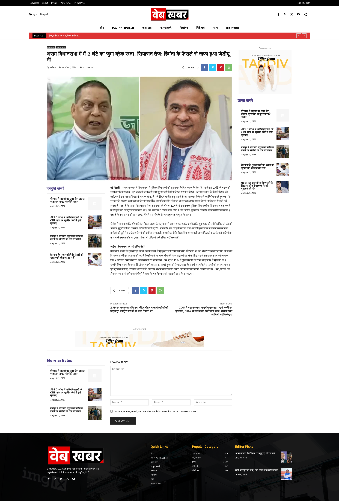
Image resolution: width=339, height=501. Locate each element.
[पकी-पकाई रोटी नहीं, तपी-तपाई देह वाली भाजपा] (286, 474)
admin (53, 67)
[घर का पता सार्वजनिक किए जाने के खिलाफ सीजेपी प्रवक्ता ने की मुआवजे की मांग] (282, 187)
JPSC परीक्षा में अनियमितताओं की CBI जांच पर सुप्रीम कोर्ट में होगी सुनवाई (66, 220)
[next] (304, 35)
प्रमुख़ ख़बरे (61, 47)
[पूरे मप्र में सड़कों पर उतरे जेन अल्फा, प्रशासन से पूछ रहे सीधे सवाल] (95, 203)
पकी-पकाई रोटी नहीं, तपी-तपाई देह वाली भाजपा (256, 470)
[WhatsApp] (228, 67)
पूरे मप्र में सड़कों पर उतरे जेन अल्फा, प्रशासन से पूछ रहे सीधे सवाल (67, 200)
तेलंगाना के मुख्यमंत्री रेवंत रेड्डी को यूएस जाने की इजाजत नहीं (66, 256)
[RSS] (285, 14)
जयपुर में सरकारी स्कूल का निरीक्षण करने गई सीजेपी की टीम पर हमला (66, 238)
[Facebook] (278, 14)
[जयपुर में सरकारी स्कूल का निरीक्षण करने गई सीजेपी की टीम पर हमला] (95, 241)
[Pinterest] (220, 67)
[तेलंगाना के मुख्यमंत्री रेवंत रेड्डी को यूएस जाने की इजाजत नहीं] (95, 259)
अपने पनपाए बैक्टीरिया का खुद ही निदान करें (255, 453)
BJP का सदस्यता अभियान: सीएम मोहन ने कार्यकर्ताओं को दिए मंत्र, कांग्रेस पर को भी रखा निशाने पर (139, 309)
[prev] (298, 35)
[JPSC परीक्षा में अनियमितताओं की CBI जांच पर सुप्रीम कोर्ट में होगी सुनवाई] (95, 222)
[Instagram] (55, 479)
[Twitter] (291, 14)
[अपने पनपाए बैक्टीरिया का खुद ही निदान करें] (286, 457)
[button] (306, 14)
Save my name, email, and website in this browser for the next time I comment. (156, 411)
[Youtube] (298, 14)
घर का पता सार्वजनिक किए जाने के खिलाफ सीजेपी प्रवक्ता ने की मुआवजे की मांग (257, 186)
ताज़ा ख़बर (51, 47)
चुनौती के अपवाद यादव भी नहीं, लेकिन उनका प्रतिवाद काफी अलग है (80, 35)
